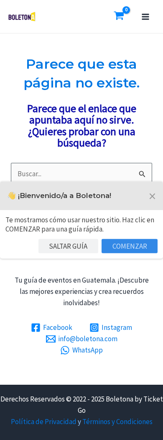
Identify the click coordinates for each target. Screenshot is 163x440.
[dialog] (81, 219)
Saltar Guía (68, 245)
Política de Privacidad (43, 421)
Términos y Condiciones (117, 421)
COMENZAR (129, 245)
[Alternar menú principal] (145, 17)
